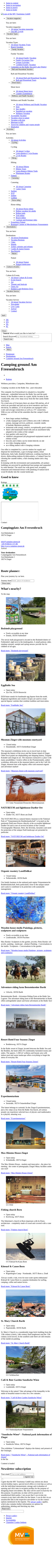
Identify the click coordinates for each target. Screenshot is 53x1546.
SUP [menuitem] (13, 193)
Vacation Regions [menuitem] (18, 240)
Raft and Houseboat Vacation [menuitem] (22, 69)
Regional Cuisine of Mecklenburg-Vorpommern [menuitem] (29, 224)
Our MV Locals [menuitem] (17, 31)
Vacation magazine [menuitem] (13, 18)
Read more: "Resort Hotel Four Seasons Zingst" (19, 1062)
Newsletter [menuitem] (15, 304)
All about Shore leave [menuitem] (24, 91)
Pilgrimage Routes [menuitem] (23, 173)
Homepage (10, 354)
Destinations (11, 356)
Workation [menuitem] (15, 127)
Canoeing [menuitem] (15, 178)
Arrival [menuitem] (13, 309)
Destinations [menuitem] (11, 227)
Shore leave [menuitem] (16, 83)
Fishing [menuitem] (14, 175)
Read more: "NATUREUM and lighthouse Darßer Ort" (22, 836)
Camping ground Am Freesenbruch (19, 358)
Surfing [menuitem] (14, 191)
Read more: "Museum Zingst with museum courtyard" (22, 771)
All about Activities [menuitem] (18, 140)
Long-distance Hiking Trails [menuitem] (27, 171)
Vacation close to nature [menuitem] (20, 118)
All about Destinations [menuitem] (19, 238)
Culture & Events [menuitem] (13, 267)
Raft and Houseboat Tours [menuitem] (26, 80)
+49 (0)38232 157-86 (9, 544)
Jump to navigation (13, 5)
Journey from (6, 581)
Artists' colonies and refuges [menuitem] (22, 247)
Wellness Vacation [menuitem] (23, 113)
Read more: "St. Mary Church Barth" (15, 1343)
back (3, 315)
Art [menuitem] (12, 282)
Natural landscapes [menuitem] (23, 264)
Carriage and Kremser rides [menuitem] (26, 220)
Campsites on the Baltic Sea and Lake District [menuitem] (28, 67)
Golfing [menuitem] (14, 198)
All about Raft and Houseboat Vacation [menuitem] (31, 78)
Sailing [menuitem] (13, 195)
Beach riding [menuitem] (21, 218)
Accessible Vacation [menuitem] (18, 116)
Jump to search (12, 7)
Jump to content (12, 3)
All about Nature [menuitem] (22, 262)
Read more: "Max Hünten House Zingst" (17, 1173)
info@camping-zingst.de (10, 542)
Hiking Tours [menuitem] (21, 169)
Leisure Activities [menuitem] (22, 62)
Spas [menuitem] (17, 107)
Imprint (9, 1518)
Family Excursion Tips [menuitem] (24, 60)
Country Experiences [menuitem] (24, 93)
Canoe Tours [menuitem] (21, 189)
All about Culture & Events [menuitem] (21, 278)
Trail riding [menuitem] (20, 215)
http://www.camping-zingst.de (12, 546)
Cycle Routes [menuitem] (21, 156)
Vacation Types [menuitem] (12, 34)
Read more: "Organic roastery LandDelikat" (18, 893)
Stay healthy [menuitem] (20, 109)
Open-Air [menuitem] (14, 286)
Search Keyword (9, 336)
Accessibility (11, 1520)
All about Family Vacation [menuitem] (26, 58)
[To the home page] (15, 14)
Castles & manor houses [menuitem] (20, 249)
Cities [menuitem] (13, 242)
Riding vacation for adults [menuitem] (26, 211)
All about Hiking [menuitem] (22, 167)
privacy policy (36, 1502)
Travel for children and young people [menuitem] (25, 125)
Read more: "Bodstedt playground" (14, 651)
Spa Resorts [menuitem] (15, 251)
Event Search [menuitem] (16, 280)
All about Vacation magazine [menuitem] (22, 29)
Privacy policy (11, 1516)
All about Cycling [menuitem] (23, 151)
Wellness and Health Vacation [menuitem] (22, 96)
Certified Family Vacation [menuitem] (26, 65)
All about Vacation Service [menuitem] (21, 302)
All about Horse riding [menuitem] (24, 209)
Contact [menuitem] (14, 311)
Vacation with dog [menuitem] (18, 120)
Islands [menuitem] (13, 244)
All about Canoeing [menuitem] (23, 187)
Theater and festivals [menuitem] (19, 284)
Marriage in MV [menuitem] (17, 122)
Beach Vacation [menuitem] (17, 47)
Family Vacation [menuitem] (17, 49)
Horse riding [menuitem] (16, 200)
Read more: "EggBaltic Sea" (12, 705)
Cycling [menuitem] (14, 142)
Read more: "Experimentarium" (13, 1118)
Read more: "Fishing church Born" (14, 1230)
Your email (6, 1474)
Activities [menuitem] (10, 129)
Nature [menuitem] (14, 253)
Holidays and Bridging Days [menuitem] (22, 289)
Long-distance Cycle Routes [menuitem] (27, 153)
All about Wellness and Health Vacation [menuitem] (31, 104)
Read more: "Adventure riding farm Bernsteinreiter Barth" (23, 1005)
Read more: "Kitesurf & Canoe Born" (15, 1286)
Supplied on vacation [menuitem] (24, 111)
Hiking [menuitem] (14, 158)
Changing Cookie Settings (16, 1522)
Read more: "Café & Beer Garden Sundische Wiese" (21, 1398)
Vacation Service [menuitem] (13, 291)
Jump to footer (11, 10)
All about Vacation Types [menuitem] (21, 45)
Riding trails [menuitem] (20, 213)
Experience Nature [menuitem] (18, 222)
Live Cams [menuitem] (15, 306)
